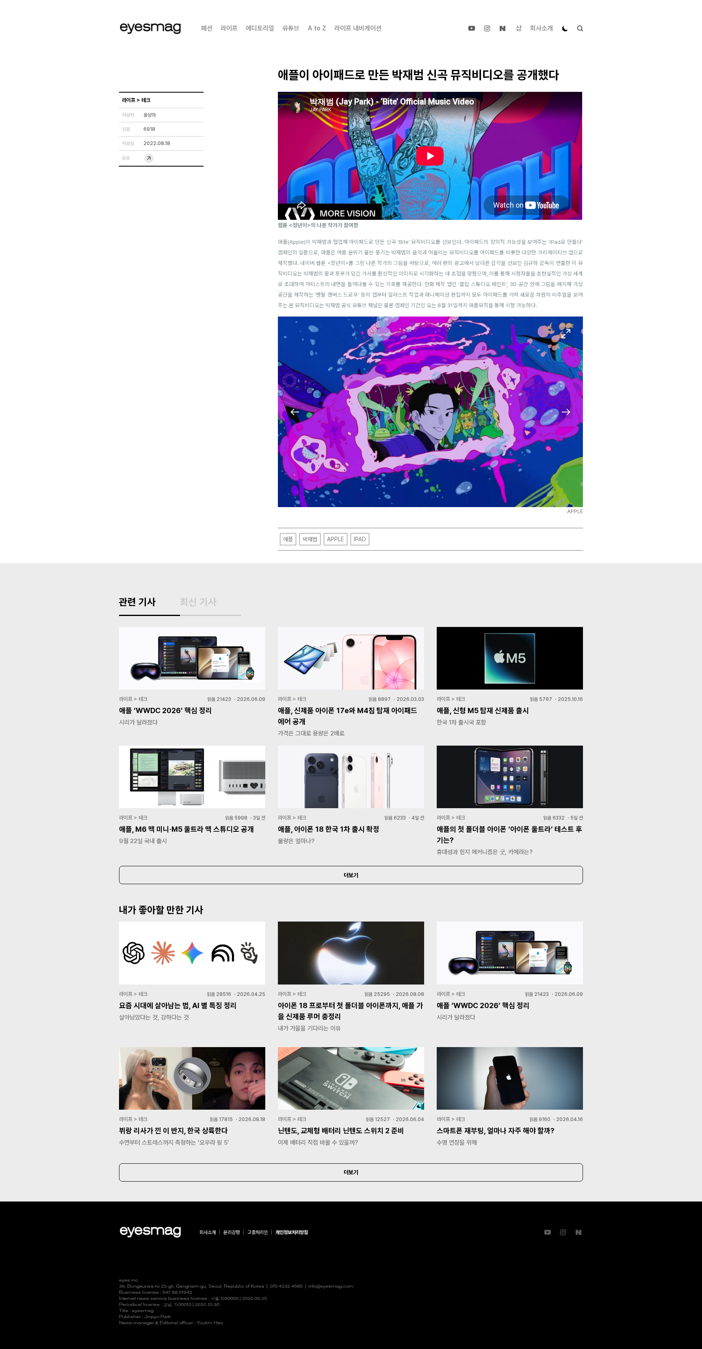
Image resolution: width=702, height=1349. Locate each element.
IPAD (360, 539)
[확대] (566, 333)
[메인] (150, 29)
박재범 (310, 539)
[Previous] (295, 412)
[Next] (566, 412)
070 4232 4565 (286, 1286)
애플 (288, 539)
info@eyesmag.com (330, 1286)
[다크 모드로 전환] (565, 28)
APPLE (335, 539)
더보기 (351, 875)
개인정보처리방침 (291, 1232)
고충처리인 (257, 1232)
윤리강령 (231, 1232)
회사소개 (541, 28)
